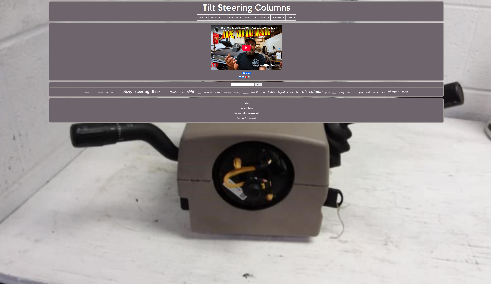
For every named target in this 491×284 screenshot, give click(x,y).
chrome (393, 92)
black (271, 92)
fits (348, 92)
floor (156, 91)
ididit (182, 92)
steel (263, 92)
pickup (341, 93)
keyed (281, 92)
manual (208, 92)
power (327, 93)
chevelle (334, 93)
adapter (199, 93)
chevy (128, 92)
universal (109, 92)
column (316, 91)
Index (246, 103)
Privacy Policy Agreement (246, 112)
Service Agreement (246, 117)
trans (87, 93)
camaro (119, 93)
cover (93, 93)
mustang (237, 93)
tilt (304, 91)
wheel (218, 92)
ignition (165, 93)
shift (190, 91)
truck (173, 92)
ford (405, 92)
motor (354, 93)
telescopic (246, 93)
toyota (100, 93)
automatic (372, 92)
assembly (227, 93)
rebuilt (254, 92)
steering (142, 91)
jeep (361, 92)
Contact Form (246, 108)
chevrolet (293, 92)
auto (383, 92)
